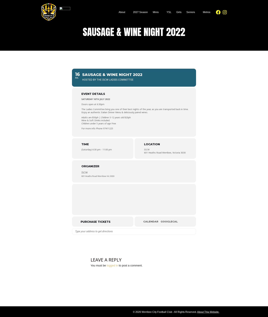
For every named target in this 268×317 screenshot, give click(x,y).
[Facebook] (218, 12)
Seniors (190, 12)
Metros (206, 12)
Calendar (150, 221)
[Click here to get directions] (193, 231)
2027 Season (140, 12)
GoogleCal (169, 221)
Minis (156, 12)
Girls (178, 12)
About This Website (208, 312)
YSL (169, 12)
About (122, 12)
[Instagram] (224, 12)
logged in (112, 265)
